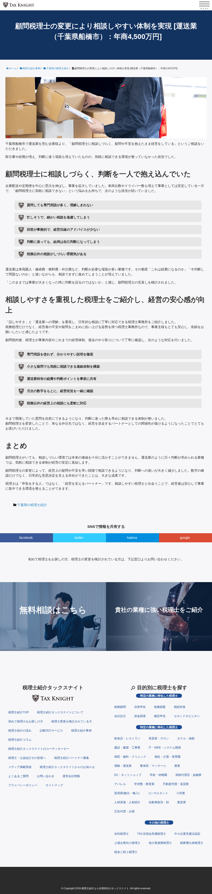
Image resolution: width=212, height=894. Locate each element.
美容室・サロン (159, 738)
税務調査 (160, 707)
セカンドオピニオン (187, 716)
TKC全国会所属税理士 (151, 833)
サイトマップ (54, 785)
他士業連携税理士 (160, 842)
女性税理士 (121, 833)
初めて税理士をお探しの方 (25, 721)
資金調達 (140, 716)
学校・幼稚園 (158, 774)
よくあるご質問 (18, 776)
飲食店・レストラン (127, 738)
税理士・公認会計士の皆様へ (27, 758)
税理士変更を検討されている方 (71, 721)
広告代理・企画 (124, 811)
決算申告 (140, 707)
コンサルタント (158, 793)
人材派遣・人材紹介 (127, 802)
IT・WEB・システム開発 (165, 747)
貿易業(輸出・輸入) (127, 793)
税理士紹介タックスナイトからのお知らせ (67, 767)
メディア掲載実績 (19, 767)
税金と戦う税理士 (125, 852)
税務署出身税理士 (191, 842)
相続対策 (180, 707)
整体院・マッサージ (153, 765)
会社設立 (120, 716)
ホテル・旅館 (186, 738)
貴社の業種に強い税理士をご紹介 (159, 610)
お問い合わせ (45, 776)
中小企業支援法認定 (187, 833)
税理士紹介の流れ (19, 730)
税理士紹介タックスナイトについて (60, 712)
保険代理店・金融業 (188, 774)
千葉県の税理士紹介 (32, 505)
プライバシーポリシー (22, 785)
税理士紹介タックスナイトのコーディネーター (38, 748)
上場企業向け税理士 (127, 842)
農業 (177, 765)
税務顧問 (120, 707)
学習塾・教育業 (144, 784)
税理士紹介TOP (18, 712)
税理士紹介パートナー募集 (71, 758)
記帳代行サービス (51, 730)
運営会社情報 (71, 776)
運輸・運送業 (123, 765)
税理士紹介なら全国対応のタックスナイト (105, 888)
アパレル (120, 784)
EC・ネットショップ (127, 774)
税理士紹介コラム (19, 739)
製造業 (181, 802)
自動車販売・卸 (159, 802)
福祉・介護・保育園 (167, 756)
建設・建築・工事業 (127, 747)
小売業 (180, 793)
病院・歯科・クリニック (130, 756)
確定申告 (160, 716)
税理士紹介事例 (81, 730)
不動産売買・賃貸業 (176, 784)
